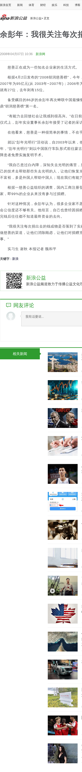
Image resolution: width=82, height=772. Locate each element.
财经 (43, 5)
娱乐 (54, 5)
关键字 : (6, 258)
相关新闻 (20, 354)
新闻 (20, 5)
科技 (66, 5)
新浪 (15, 258)
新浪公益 (35, 18)
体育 (31, 5)
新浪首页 (5, 5)
